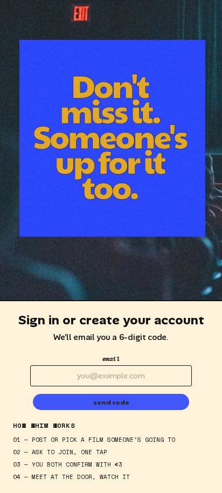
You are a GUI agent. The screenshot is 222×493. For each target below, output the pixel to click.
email (111, 359)
